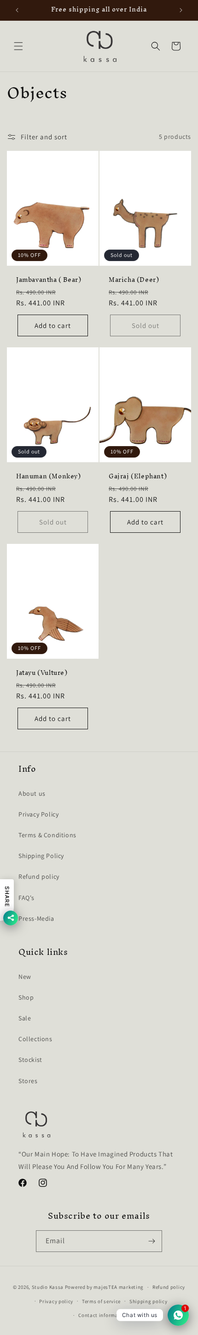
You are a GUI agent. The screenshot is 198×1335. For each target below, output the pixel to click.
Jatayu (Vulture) (42, 673)
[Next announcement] (181, 10)
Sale (24, 1018)
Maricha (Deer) (134, 280)
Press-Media (36, 918)
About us (32, 793)
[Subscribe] (151, 1241)
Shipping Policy (41, 856)
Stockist (30, 1059)
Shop (26, 997)
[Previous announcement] (17, 10)
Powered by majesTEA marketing (104, 1287)
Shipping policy (148, 1301)
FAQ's (26, 898)
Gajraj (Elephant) (138, 476)
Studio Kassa (48, 1287)
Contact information (103, 1315)
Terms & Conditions (47, 835)
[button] (18, 46)
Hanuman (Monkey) (48, 476)
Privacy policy (56, 1301)
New (24, 976)
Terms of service (101, 1301)
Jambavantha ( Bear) (48, 280)
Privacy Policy (38, 814)
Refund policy (38, 876)
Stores (28, 1081)
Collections (35, 1039)
